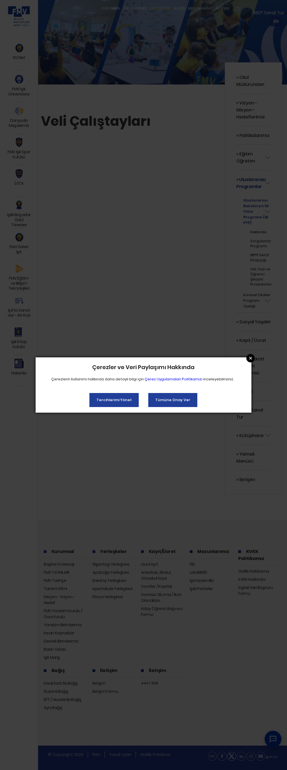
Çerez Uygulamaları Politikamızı (173, 379)
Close (250, 358)
